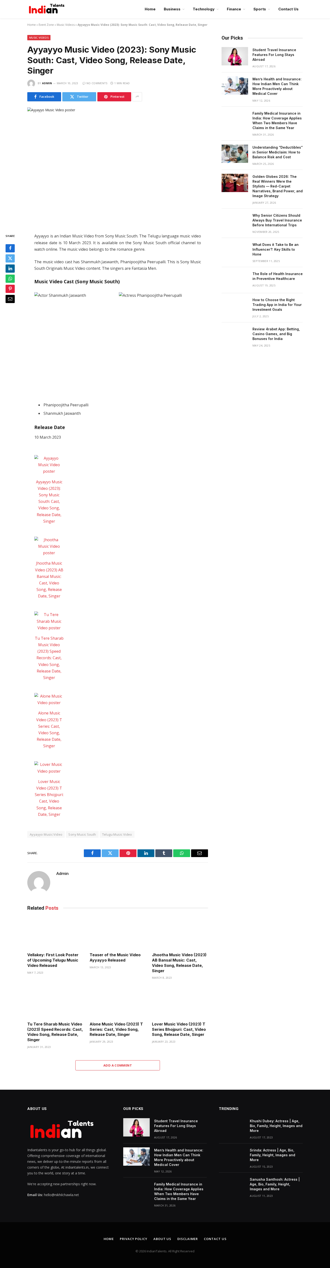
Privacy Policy (133, 1239)
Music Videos (66, 25)
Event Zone (46, 25)
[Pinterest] (10, 289)
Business (172, 9)
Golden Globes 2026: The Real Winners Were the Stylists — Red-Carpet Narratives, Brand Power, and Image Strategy (277, 186)
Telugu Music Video (117, 834)
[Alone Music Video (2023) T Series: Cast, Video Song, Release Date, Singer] (49, 699)
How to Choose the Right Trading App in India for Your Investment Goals (277, 305)
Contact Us (288, 9)
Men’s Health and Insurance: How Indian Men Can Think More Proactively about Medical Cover (276, 86)
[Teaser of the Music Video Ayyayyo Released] (118, 933)
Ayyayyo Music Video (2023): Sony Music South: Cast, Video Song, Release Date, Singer (49, 501)
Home (150, 9)
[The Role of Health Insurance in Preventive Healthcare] (235, 280)
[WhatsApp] (10, 279)
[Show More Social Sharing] (137, 96)
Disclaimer (187, 1239)
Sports (259, 9)
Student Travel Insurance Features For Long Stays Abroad (274, 55)
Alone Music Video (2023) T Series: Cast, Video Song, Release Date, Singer (116, 1029)
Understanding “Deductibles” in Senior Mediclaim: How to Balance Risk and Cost (277, 152)
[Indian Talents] (47, 9)
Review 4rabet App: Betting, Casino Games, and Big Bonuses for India (276, 334)
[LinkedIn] (10, 268)
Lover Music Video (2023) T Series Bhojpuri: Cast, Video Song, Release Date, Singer (179, 1029)
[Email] (10, 299)
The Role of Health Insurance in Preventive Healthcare (277, 276)
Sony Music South (82, 834)
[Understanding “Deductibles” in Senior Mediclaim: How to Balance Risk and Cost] (235, 154)
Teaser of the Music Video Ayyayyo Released (115, 957)
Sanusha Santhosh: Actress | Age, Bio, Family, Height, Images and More (275, 1184)
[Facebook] (10, 248)
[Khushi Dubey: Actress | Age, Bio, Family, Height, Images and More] (232, 1127)
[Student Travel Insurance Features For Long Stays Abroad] (235, 56)
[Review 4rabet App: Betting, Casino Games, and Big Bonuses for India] (235, 335)
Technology (204, 9)
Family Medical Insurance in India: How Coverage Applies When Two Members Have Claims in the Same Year (277, 120)
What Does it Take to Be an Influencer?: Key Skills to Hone (275, 249)
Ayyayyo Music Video (46, 834)
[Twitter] (10, 258)
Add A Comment (117, 1065)
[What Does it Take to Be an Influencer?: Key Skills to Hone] (235, 251)
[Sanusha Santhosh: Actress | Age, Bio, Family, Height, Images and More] (232, 1186)
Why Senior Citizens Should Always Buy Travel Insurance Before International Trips (277, 220)
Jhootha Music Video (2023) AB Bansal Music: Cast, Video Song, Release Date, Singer (179, 962)
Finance (234, 9)
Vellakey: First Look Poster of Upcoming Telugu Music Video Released (53, 960)
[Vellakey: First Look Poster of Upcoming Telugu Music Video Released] (55, 933)
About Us (162, 1239)
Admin (47, 83)
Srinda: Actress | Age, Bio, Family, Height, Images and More (272, 1155)
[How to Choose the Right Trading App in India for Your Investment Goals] (235, 306)
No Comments (97, 83)
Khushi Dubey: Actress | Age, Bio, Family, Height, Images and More (276, 1126)
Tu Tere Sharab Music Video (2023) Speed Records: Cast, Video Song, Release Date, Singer (49, 658)
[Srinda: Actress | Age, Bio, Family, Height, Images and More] (232, 1156)
